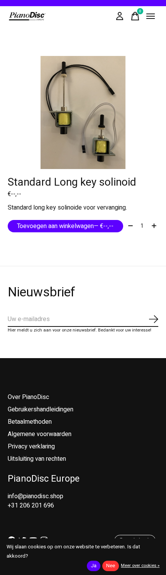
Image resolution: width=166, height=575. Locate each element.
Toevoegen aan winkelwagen (65, 226)
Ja (94, 566)
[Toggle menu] (150, 16)
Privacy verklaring (31, 446)
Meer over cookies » (140, 565)
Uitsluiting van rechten (37, 458)
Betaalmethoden (30, 421)
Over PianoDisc (28, 397)
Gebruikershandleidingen (40, 409)
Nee (110, 566)
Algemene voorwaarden (39, 434)
